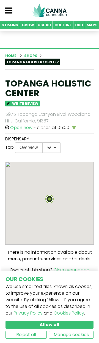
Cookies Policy (69, 313)
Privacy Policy (28, 313)
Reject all (26, 334)
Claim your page (71, 270)
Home (10, 55)
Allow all (49, 324)
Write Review (24, 103)
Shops (30, 55)
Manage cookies (71, 334)
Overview (29, 147)
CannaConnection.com (49, 10)
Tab (9, 147)
